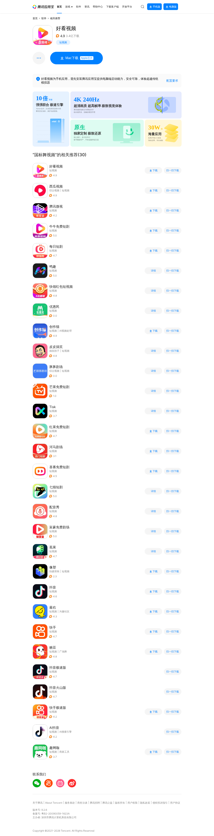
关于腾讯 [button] (38, 802)
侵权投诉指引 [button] (160, 802)
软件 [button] (43, 18)
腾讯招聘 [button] (95, 802)
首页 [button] (35, 18)
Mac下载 (79, 58)
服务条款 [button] (70, 802)
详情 (153, 270)
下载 (155, 170)
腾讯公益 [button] (107, 802)
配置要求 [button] (172, 80)
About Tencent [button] (53, 802)
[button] (43, 7)
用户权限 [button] (132, 802)
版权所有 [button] (120, 802)
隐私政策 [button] (145, 802)
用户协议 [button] (175, 802)
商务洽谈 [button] (82, 802)
